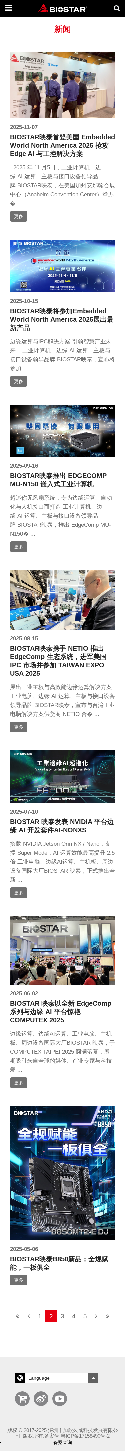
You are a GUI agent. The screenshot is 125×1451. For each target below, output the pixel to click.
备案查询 (62, 1442)
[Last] (107, 1316)
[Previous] (28, 1316)
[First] (17, 1316)
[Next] (96, 1316)
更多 (18, 216)
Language (39, 1378)
